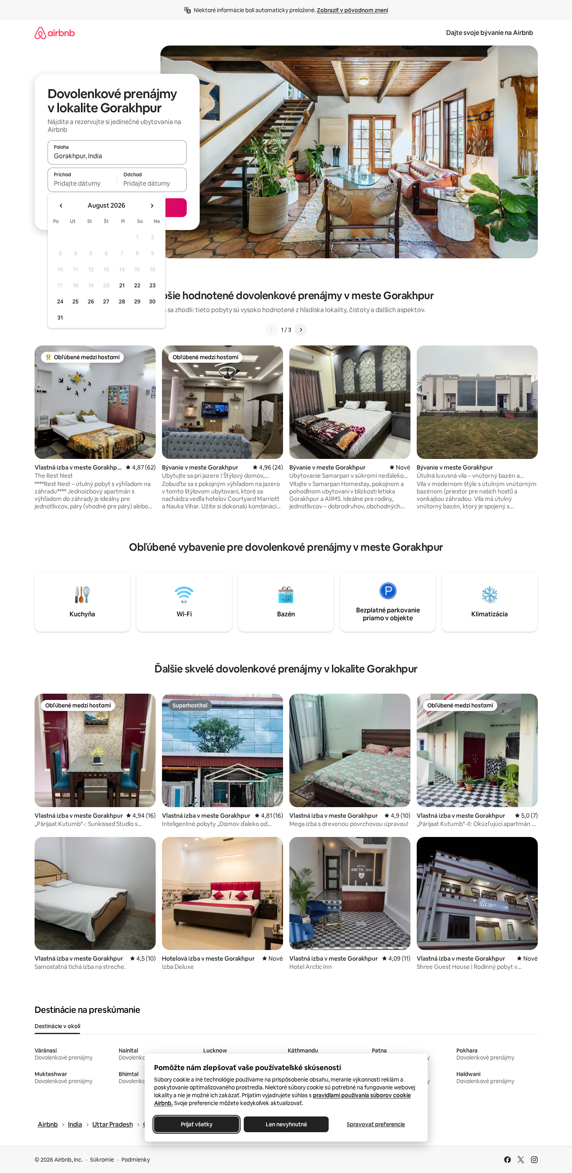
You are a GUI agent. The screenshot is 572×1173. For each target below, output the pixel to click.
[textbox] (82, 183)
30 (152, 301)
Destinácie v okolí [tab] (57, 1026)
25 (75, 301)
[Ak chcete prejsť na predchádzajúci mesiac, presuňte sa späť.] (61, 205)
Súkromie (102, 1159)
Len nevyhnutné (286, 1124)
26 (91, 301)
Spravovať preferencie (376, 1124)
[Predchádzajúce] (271, 329)
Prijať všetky (196, 1124)
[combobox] (117, 156)
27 (106, 301)
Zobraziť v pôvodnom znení (352, 10)
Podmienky (135, 1159)
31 (60, 317)
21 (122, 285)
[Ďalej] (300, 329)
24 (60, 301)
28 (122, 301)
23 (152, 285)
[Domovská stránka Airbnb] (55, 32)
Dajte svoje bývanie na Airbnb (489, 33)
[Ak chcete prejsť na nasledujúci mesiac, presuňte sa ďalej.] (151, 205)
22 (137, 285)
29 (137, 301)
